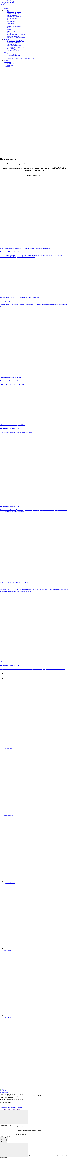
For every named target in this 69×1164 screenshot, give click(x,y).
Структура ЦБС (12, 15)
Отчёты (9, 20)
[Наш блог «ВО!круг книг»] (7, 1101)
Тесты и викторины (13, 36)
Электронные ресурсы (14, 42)
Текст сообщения (20, 1134)
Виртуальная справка (13, 33)
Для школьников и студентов (16, 34)
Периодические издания (14, 45)
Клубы (9, 29)
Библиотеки (11, 28)
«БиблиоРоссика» (12, 44)
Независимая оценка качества (16, 37)
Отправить (3, 1141)
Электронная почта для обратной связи (29, 1130)
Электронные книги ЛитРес (16, 47)
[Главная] (2, 1089)
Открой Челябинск (13, 50)
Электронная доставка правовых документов (21, 58)
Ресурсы (6, 39)
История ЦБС (11, 21)
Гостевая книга (11, 31)
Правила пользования (14, 16)
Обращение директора (14, 12)
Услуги (6, 52)
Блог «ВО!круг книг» (13, 49)
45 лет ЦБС (10, 23)
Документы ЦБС (12, 18)
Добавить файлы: (5, 1136)
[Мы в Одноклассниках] (3, 1101)
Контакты (7, 66)
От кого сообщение (23, 1129)
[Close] (14, 1117)
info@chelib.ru (4, 1092)
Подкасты (10, 65)
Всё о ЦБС (7, 10)
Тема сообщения (22, 1127)
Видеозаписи (11, 63)
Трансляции (7, 62)
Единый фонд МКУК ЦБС (15, 41)
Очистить (3, 1140)
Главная (6, 8)
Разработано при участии (11, 1107)
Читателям (7, 25)
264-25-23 (3, 1091)
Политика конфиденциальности (10, 1109)
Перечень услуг (12, 54)
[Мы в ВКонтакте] (1, 1101)
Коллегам (6, 60)
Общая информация (13, 13)
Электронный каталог (14, 55)
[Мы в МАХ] (5, 1101)
